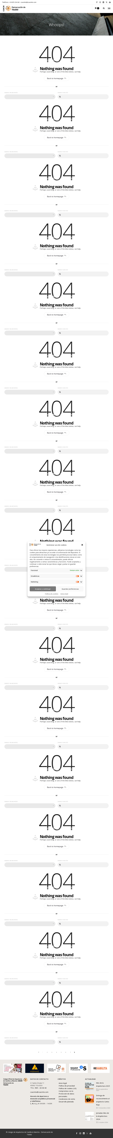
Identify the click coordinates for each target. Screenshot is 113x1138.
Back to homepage (55, 78)
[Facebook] (97, 2)
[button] (82, 545)
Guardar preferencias (70, 589)
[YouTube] (110, 2)
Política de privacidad (67, 1086)
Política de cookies (51, 594)
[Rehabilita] (100, 1068)
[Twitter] (106, 2)
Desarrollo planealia (66, 1102)
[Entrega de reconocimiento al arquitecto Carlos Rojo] (89, 1098)
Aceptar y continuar (43, 589)
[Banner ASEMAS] (34, 1068)
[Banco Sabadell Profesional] (78, 1068)
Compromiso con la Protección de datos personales (66, 1093)
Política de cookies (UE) (67, 1088)
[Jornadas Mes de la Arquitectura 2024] (89, 1116)
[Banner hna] (12, 1068)
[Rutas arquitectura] (56, 1068)
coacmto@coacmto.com (28, 2)
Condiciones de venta (67, 1099)
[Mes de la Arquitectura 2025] (89, 1086)
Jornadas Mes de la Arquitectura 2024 (102, 1116)
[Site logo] (14, 9)
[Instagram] (100, 2)
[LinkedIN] (103, 2)
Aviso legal (64, 594)
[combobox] (29, 96)
